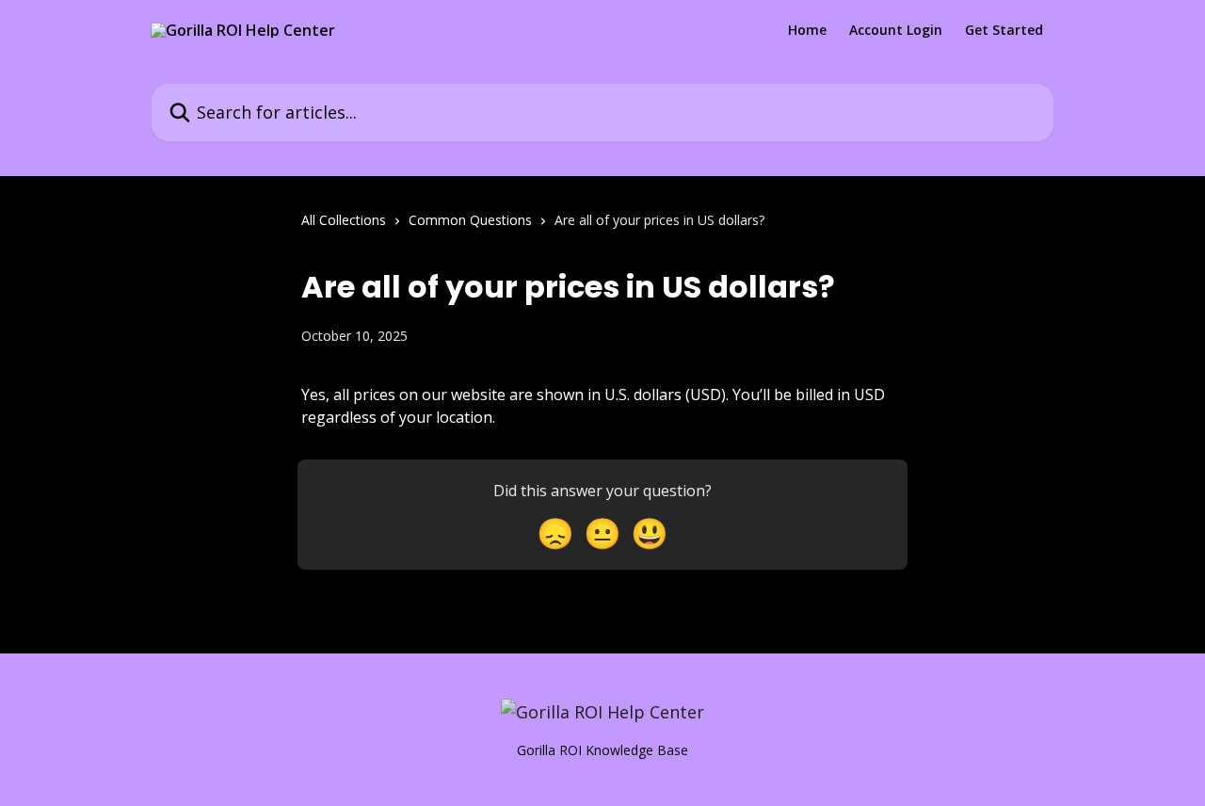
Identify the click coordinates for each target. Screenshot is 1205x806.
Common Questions (470, 220)
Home (807, 30)
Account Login (895, 30)
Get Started (1004, 30)
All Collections (343, 220)
